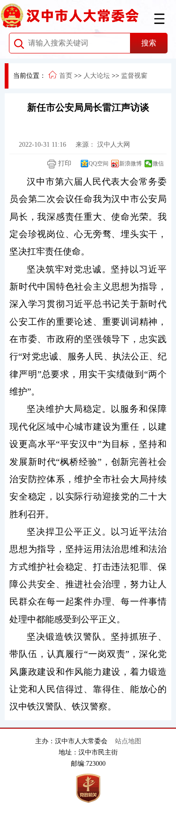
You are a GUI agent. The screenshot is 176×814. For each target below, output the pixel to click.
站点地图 (128, 741)
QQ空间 (98, 163)
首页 (65, 75)
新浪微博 (130, 163)
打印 (63, 163)
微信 (158, 163)
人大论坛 (97, 75)
